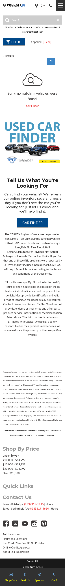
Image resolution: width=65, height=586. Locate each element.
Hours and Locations (15, 538)
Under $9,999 (11, 455)
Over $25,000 (11, 473)
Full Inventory (11, 534)
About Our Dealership (16, 551)
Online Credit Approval (16, 547)
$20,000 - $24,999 (14, 468)
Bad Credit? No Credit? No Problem (24, 543)
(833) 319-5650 (39, 508)
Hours (49, 504)
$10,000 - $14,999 (14, 460)
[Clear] (47, 41)
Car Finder (32, 105)
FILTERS (16, 41)
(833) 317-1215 (34, 504)
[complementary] (54, 575)
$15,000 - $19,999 (14, 464)
